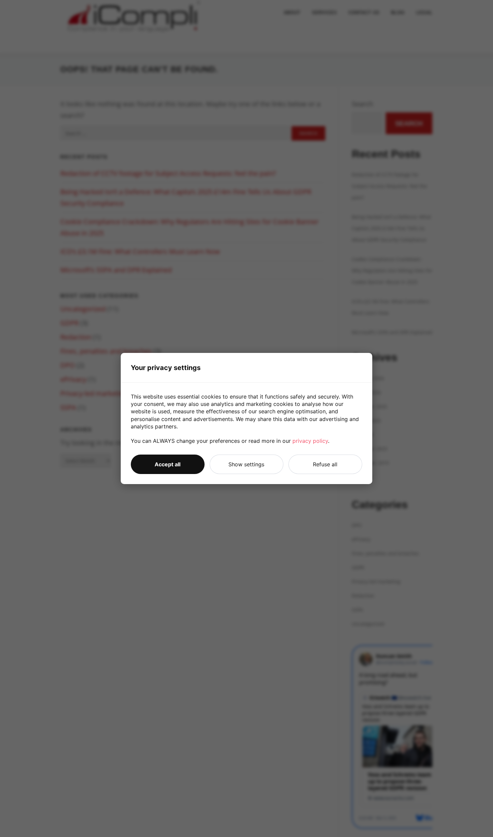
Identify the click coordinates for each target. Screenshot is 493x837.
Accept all (167, 464)
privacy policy (310, 440)
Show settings (246, 464)
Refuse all (325, 464)
